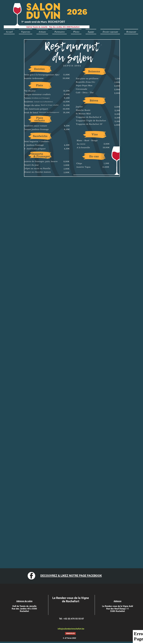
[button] (70, 633)
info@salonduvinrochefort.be (71, 629)
